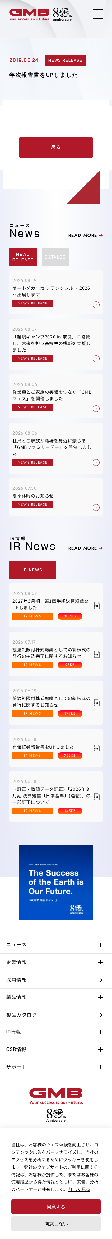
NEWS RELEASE (23, 257)
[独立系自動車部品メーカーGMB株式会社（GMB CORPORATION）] (29, 15)
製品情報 (16, 997)
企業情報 (16, 962)
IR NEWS (33, 570)
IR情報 (13, 1032)
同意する (56, 1206)
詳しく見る (79, 1189)
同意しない (56, 1223)
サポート (16, 1067)
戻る (56, 147)
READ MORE (82, 235)
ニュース (16, 944)
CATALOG (55, 257)
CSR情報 (16, 1049)
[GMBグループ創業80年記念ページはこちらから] (62, 15)
